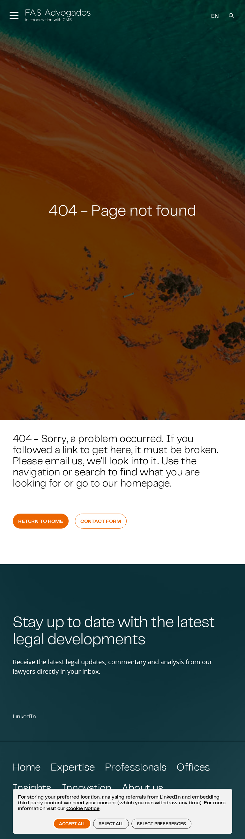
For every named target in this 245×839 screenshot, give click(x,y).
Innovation (87, 787)
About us (143, 787)
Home (27, 767)
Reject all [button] (111, 824)
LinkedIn (24, 716)
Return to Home (40, 521)
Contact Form (100, 521)
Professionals (136, 767)
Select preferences (161, 824)
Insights (32, 787)
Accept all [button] (72, 824)
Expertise (73, 767)
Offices (193, 767)
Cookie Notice (83, 808)
